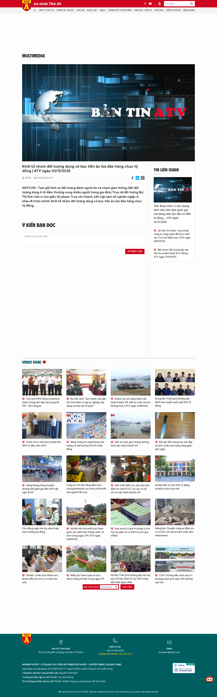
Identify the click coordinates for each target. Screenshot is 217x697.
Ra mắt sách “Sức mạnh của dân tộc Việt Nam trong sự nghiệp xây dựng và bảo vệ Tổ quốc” (86, 402)
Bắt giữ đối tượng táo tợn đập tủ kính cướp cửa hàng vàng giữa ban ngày (173, 446)
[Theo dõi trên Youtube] (150, 3)
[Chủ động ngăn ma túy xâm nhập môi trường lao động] (42, 512)
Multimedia (33, 55)
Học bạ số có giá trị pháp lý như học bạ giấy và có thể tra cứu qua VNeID (130, 532)
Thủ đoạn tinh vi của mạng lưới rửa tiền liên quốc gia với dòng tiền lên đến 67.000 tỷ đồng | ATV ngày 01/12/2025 (172, 214)
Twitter (137, 178)
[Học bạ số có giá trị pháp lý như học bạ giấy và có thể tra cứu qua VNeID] (131, 512)
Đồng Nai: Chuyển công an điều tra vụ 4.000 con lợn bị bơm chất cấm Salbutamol (174, 532)
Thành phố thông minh (120, 10)
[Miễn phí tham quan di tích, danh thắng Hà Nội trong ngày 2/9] (86, 558)
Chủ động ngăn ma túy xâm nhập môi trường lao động (40, 530)
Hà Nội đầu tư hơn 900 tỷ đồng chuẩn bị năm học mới (172, 487)
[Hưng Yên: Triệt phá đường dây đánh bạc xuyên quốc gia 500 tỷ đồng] (175, 382)
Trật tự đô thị (46, 10)
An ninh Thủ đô (47, 3)
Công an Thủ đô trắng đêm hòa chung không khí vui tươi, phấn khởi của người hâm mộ (86, 489)
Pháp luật (92, 10)
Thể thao (159, 10)
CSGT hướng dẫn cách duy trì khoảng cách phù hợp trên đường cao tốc (174, 579)
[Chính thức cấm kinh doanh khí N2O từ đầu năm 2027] (42, 425)
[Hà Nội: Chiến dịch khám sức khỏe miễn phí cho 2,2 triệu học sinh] (42, 558)
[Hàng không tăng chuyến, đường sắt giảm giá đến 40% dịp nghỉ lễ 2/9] (42, 468)
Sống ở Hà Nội (173, 10)
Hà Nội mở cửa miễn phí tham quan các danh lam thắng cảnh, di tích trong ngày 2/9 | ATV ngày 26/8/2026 (85, 534)
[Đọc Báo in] (161, 3)
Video (102, 10)
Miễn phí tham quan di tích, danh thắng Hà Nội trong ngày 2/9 (85, 577)
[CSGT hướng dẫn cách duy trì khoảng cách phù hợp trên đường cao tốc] (175, 558)
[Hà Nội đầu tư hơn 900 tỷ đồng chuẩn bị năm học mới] (175, 468)
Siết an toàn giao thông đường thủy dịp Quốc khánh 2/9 (130, 444)
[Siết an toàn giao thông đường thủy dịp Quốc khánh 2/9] (131, 425)
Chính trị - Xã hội (65, 10)
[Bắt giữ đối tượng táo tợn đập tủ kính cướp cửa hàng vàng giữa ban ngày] (175, 425)
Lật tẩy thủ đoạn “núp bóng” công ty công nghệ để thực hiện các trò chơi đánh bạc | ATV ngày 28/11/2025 (172, 236)
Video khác (32, 362)
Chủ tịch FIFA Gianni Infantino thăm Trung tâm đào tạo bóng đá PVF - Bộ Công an (40, 402)
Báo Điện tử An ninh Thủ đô (26, 5)
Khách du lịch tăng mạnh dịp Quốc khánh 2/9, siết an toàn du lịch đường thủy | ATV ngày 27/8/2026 (130, 402)
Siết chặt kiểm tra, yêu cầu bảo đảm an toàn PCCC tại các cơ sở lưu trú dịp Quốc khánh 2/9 (130, 489)
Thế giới (80, 10)
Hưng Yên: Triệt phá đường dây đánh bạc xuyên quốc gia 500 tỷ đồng (173, 402)
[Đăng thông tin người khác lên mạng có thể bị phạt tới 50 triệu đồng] (86, 425)
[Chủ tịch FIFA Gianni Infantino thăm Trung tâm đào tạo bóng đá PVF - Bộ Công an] (42, 382)
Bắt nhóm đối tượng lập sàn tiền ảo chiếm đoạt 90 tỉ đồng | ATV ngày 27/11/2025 (171, 253)
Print (143, 178)
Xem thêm (127, 587)
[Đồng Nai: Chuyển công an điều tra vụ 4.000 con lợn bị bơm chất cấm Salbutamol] (175, 512)
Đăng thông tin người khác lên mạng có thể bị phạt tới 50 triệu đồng (85, 446)
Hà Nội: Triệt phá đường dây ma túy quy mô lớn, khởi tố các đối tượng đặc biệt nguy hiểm (130, 579)
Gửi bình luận (135, 251)
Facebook (132, 178)
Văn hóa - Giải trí (143, 10)
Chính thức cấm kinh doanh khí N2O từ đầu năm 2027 (41, 444)
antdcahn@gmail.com (169, 652)
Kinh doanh (189, 10)
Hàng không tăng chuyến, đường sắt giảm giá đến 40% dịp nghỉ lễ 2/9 (40, 489)
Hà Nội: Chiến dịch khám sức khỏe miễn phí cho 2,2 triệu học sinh (40, 579)
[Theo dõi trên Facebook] (146, 3)
